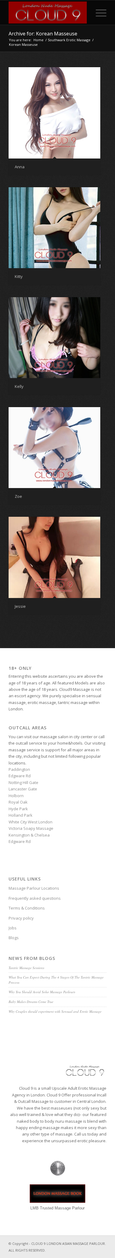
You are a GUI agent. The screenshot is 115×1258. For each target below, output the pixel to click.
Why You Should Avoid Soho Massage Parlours (42, 992)
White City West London (30, 822)
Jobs (13, 928)
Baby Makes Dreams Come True (31, 1001)
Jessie (20, 606)
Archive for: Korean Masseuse (43, 33)
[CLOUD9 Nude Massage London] (48, 12)
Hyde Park (18, 808)
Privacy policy (21, 918)
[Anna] (54, 113)
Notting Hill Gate (23, 782)
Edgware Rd (20, 776)
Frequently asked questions (35, 898)
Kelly (19, 386)
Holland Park (21, 815)
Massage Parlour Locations (34, 888)
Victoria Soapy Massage (31, 828)
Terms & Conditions (27, 908)
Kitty (19, 276)
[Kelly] (54, 337)
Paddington (19, 769)
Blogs (14, 937)
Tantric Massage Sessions (26, 967)
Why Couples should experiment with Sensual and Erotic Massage (55, 1011)
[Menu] (98, 12)
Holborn (16, 795)
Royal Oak (18, 802)
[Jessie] (54, 557)
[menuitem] (98, 12)
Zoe (18, 496)
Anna (20, 167)
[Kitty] (54, 227)
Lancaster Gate (23, 789)
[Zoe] (54, 447)
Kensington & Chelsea (29, 835)
